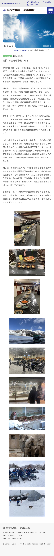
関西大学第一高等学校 (16, 528)
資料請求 (48, 2)
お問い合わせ (35, 2)
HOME (16, 50)
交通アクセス (35, 4)
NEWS (24, 50)
